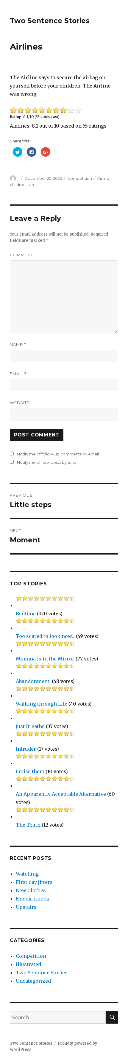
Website (19, 402)
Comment (21, 254)
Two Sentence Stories (50, 21)
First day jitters (34, 882)
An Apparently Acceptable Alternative (61, 794)
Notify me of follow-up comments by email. (58, 454)
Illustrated (28, 964)
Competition (79, 178)
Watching (27, 874)
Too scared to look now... (45, 636)
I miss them (30, 771)
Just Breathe (30, 726)
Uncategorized (33, 981)
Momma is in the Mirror (45, 659)
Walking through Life (41, 704)
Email (18, 373)
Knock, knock (32, 899)
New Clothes (31, 890)
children (18, 184)
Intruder (26, 749)
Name (18, 344)
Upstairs (26, 907)
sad (30, 184)
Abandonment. (33, 681)
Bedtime (26, 614)
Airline (103, 178)
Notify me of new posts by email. (48, 462)
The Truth (28, 825)
